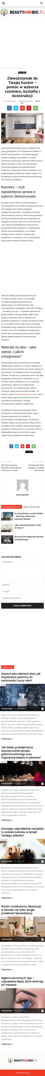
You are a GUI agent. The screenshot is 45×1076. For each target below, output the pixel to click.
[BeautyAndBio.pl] (22, 12)
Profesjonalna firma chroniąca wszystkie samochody (36, 467)
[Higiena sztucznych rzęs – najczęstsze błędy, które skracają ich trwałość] (22, 1000)
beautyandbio (11, 101)
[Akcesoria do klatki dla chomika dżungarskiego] (7, 539)
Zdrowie (3, 918)
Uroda (3, 685)
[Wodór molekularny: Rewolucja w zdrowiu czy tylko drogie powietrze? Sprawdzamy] (22, 929)
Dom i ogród (22, 72)
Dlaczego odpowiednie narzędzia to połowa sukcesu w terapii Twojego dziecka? (22, 832)
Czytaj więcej (6, 739)
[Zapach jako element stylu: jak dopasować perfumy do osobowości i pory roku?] (22, 697)
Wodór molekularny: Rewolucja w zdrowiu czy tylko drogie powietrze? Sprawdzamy (21, 910)
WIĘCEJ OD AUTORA (32, 507)
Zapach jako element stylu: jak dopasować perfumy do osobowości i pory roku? (20, 677)
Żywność (3, 762)
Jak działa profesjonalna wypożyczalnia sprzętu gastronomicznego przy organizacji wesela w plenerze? (21, 752)
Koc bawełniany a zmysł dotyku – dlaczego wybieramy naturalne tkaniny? (28, 516)
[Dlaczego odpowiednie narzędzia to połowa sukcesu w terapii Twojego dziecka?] (22, 851)
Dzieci (3, 840)
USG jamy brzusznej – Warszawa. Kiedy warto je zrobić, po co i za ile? (11, 467)
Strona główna (6, 68)
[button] (41, 3)
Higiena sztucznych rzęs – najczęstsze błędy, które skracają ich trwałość (22, 981)
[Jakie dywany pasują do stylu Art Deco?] (7, 528)
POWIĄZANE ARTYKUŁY (12, 507)
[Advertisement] (22, 41)
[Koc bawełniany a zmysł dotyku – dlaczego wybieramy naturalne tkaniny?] (7, 516)
